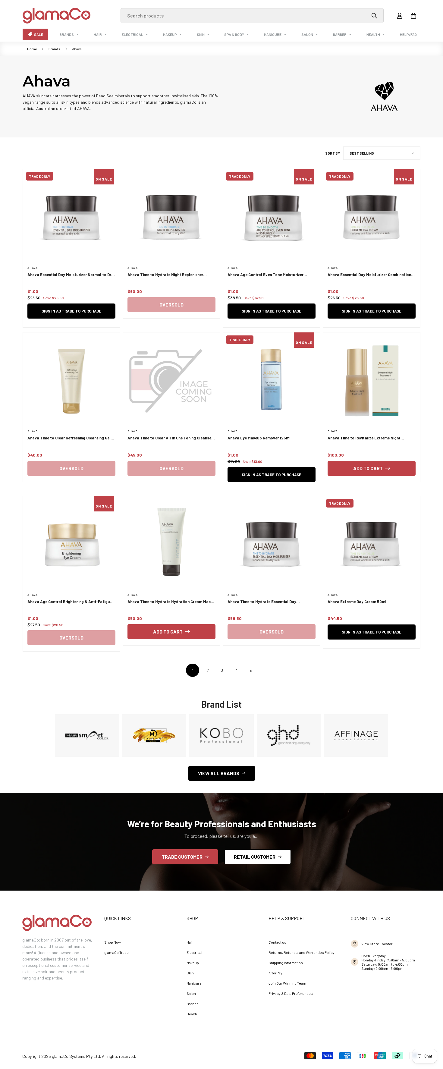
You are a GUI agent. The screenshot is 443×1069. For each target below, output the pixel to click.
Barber (340, 34)
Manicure (272, 34)
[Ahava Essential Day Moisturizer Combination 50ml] (372, 218)
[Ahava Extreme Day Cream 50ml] (372, 545)
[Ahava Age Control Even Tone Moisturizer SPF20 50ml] (272, 218)
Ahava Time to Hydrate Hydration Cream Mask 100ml (170, 602)
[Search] (374, 15)
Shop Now (112, 942)
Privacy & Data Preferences (291, 993)
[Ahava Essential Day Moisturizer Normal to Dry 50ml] (71, 218)
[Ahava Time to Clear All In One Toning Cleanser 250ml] (171, 381)
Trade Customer (182, 857)
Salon (307, 34)
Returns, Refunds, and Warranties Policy (302, 952)
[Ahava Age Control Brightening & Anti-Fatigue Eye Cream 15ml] (71, 545)
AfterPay (275, 973)
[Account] (400, 15)
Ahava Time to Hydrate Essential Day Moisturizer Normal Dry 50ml (262, 602)
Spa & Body (234, 34)
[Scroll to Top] (430, 1036)
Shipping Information (286, 963)
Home (32, 49)
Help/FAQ (408, 34)
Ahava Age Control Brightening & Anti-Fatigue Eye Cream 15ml (69, 602)
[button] (413, 16)
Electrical (132, 34)
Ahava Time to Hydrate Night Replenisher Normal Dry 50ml (165, 275)
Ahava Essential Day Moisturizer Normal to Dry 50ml (70, 275)
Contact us (277, 942)
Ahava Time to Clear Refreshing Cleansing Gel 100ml (69, 438)
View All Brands (218, 773)
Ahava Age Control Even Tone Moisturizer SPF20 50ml (265, 275)
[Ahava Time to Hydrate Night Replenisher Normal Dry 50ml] (171, 218)
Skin (201, 34)
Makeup (170, 34)
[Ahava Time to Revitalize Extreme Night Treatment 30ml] (372, 381)
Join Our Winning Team (287, 983)
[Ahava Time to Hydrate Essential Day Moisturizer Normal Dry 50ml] (272, 545)
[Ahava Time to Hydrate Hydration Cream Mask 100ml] (171, 545)
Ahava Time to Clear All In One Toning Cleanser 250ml (170, 438)
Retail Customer (254, 857)
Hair (98, 34)
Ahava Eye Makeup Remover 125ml (259, 437)
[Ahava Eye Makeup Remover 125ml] (272, 381)
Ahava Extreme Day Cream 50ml (357, 601)
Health (373, 34)
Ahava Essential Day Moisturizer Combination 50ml (369, 275)
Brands (67, 34)
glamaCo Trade (116, 952)
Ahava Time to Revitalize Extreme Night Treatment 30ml (364, 438)
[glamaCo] (56, 16)
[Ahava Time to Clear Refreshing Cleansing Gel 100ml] (71, 381)
